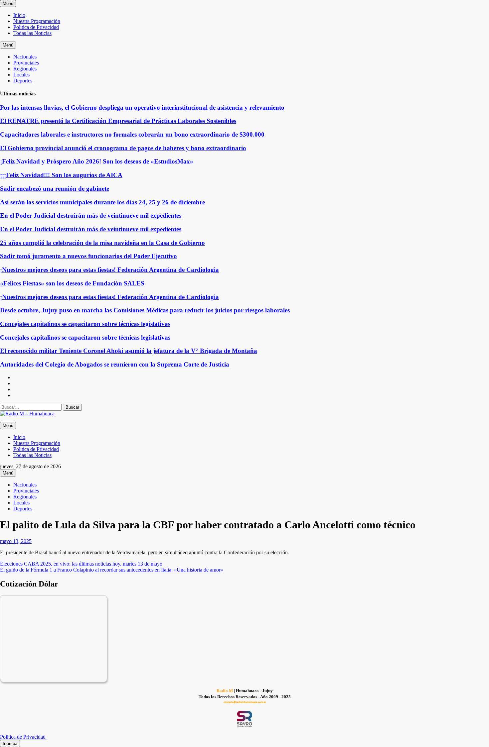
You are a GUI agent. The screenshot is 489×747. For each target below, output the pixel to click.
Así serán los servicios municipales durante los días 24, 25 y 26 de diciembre (102, 202)
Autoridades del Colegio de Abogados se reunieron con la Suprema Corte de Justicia (114, 364)
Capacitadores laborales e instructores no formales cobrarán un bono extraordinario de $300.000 (132, 134)
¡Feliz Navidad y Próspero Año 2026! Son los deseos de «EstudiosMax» (96, 161)
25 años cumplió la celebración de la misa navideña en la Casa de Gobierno (102, 242)
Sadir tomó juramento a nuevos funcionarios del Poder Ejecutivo (88, 256)
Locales (21, 74)
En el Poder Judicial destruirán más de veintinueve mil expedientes (90, 215)
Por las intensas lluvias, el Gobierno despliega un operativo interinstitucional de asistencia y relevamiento (142, 107)
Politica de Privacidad (36, 27)
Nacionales (25, 56)
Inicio (19, 15)
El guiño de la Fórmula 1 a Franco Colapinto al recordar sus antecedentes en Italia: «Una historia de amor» (111, 570)
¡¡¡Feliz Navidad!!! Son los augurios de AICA (61, 174)
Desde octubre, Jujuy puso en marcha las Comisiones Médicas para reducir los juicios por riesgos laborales (145, 310)
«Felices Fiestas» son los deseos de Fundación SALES (72, 283)
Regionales (25, 68)
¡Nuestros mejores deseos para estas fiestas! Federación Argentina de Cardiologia (109, 269)
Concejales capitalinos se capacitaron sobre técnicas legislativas (85, 323)
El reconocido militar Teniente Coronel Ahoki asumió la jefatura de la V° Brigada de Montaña (128, 350)
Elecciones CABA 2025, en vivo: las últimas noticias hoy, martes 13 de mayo (81, 564)
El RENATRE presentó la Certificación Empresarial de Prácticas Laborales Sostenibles (118, 120)
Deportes (22, 80)
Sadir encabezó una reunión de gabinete (54, 188)
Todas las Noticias (32, 33)
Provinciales (26, 62)
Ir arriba (10, 743)
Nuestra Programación (36, 21)
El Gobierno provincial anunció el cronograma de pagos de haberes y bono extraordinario (123, 148)
